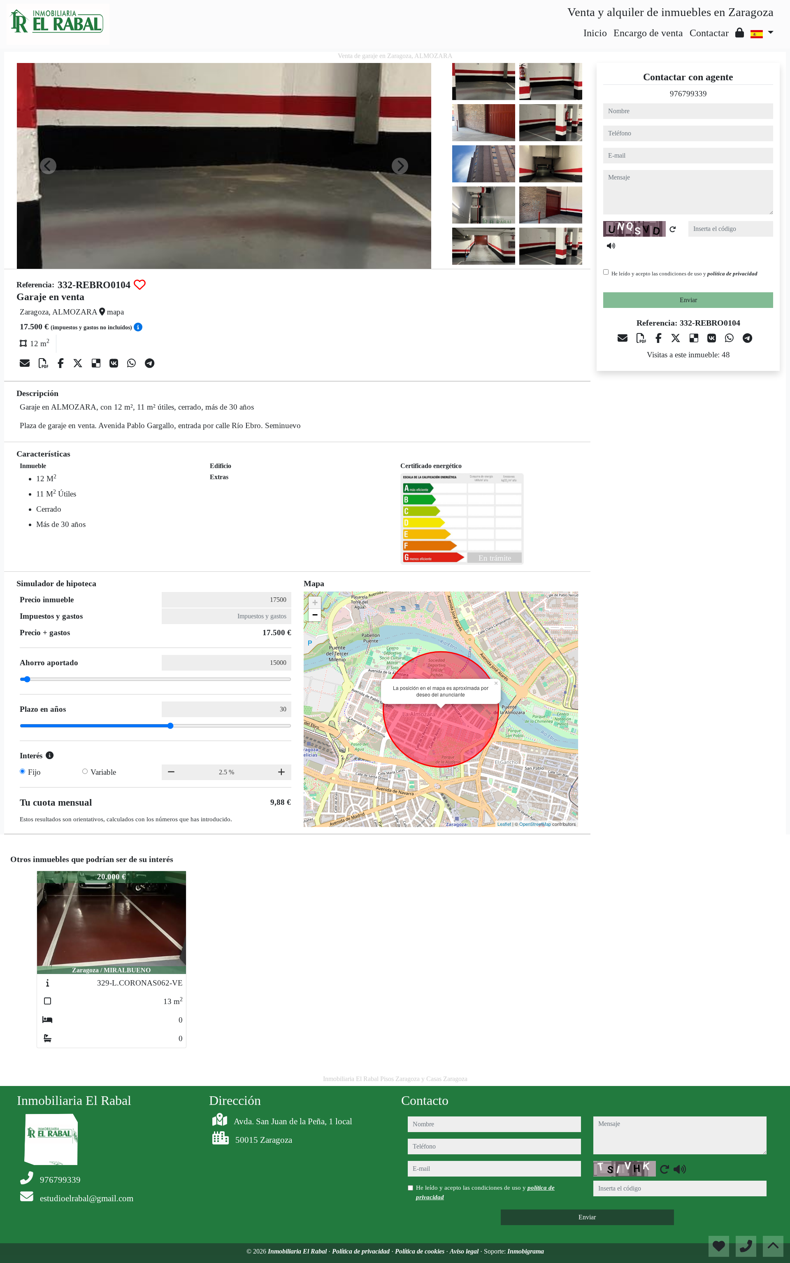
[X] (79, 363)
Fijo (34, 772)
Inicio (595, 33)
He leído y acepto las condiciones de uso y (684, 273)
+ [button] (315, 602)
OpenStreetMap (535, 823)
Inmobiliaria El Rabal (298, 1251)
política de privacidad (732, 273)
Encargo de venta (648, 33)
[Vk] (115, 363)
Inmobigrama (525, 1251)
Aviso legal (465, 1251)
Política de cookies (420, 1251)
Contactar (709, 33)
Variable (103, 772)
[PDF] (45, 363)
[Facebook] (62, 363)
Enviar (688, 299)
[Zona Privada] (739, 33)
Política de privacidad (361, 1251)
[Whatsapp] (132, 363)
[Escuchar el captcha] (611, 246)
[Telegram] (149, 363)
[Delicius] (97, 363)
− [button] (315, 615)
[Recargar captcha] (672, 229)
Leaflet (504, 823)
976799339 (688, 93)
